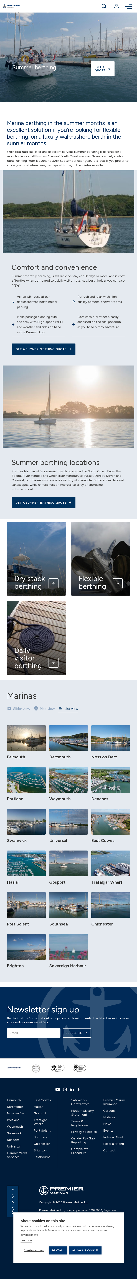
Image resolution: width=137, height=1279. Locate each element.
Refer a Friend (113, 1144)
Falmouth (14, 1100)
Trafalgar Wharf (40, 1122)
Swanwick (14, 1133)
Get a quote (100, 68)
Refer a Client (113, 1137)
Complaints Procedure (79, 1151)
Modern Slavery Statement (82, 1113)
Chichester (42, 1144)
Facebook (79, 1089)
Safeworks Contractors (80, 1102)
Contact (109, 1150)
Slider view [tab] (21, 709)
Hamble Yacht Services (17, 1155)
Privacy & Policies (84, 1132)
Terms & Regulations (79, 1123)
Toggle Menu (129, 6)
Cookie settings (34, 1250)
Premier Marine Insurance (114, 1102)
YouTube (58, 1089)
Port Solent (42, 1130)
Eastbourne (42, 1157)
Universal (13, 1146)
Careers (109, 1111)
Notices (109, 1117)
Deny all (58, 1250)
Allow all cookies (85, 1250)
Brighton (40, 1150)
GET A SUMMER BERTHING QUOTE (41, 349)
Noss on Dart (16, 1113)
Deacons (13, 1140)
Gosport (40, 1113)
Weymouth (15, 1127)
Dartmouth (15, 1107)
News (107, 1124)
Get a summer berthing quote (41, 502)
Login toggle (116, 6)
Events (108, 1130)
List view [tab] (71, 709)
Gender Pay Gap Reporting (83, 1140)
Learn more (26, 1240)
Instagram (65, 1089)
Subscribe (74, 1033)
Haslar (38, 1107)
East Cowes (42, 1100)
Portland (13, 1120)
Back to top (12, 1204)
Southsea (40, 1137)
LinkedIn (72, 1089)
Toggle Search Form (104, 6)
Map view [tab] (47, 709)
